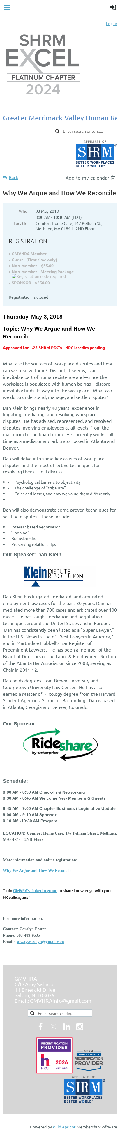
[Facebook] (40, 1027)
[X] (54, 1027)
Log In (111, 23)
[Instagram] (80, 1027)
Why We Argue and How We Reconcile (37, 870)
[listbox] (91, 177)
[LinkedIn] (67, 1027)
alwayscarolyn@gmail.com (40, 942)
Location (22, 223)
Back (13, 177)
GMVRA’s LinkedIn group (35, 891)
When (24, 211)
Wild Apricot (64, 1126)
